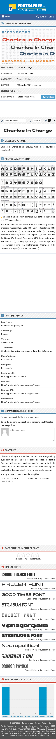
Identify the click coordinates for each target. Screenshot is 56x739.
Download (49, 97)
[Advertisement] (28, 109)
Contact (52, 723)
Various (28, 79)
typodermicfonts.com (41, 470)
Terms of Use (27, 723)
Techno (20, 79)
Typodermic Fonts (25, 73)
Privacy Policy (41, 723)
